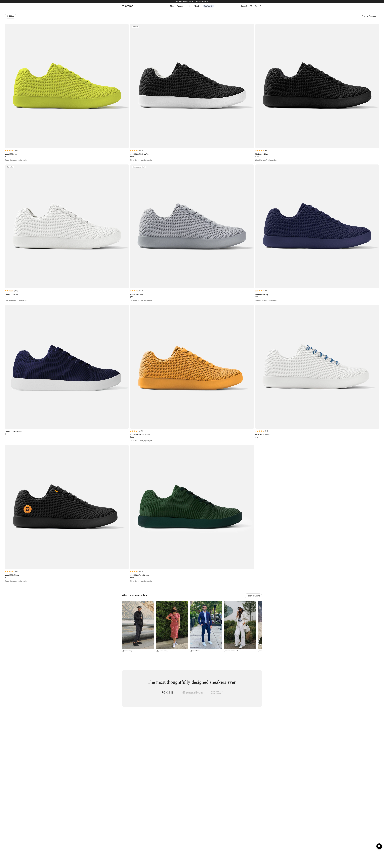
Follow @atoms (253, 595)
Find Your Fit (208, 6)
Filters (11, 16)
